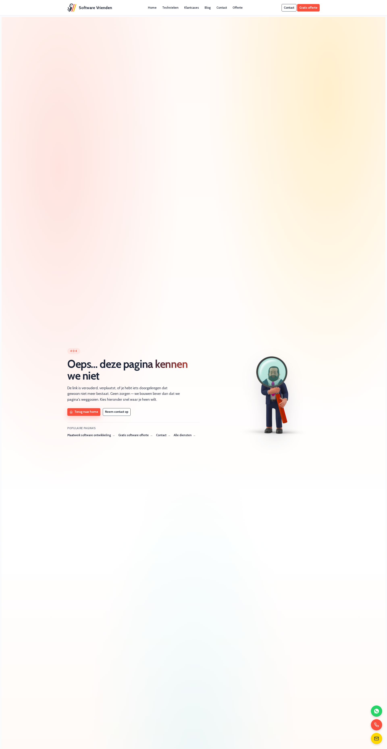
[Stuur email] (376, 738)
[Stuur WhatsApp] (376, 711)
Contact (221, 7)
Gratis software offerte (133, 435)
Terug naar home (86, 412)
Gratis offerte (308, 7)
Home (152, 7)
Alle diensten (183, 435)
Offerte (238, 7)
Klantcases (191, 7)
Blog (208, 7)
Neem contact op (116, 412)
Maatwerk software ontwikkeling (89, 435)
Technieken (170, 7)
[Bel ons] (376, 724)
